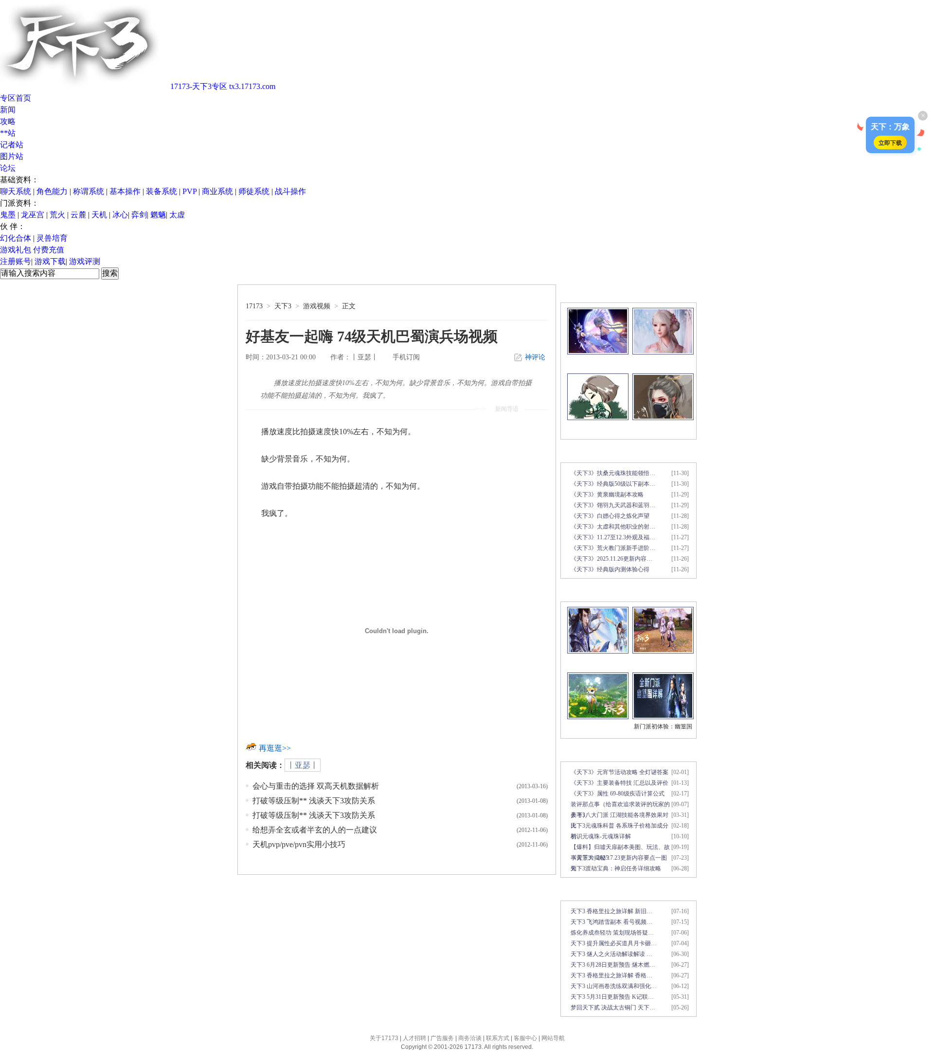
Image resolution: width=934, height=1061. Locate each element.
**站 (8, 133)
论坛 (8, 168)
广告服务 (442, 1038)
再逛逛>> (275, 748)
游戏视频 (316, 306)
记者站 (11, 145)
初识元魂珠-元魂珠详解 (601, 836)
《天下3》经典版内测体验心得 (610, 569)
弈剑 (139, 215)
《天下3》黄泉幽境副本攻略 (607, 494)
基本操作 (125, 191)
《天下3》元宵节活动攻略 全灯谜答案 (619, 772)
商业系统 (217, 191)
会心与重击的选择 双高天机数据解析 (315, 786)
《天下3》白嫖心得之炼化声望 (610, 516)
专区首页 (15, 98)
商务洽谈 (470, 1038)
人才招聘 (414, 1038)
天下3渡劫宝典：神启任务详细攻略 (616, 868)
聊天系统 (15, 191)
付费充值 (48, 250)
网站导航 (553, 1038)
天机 (99, 215)
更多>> (685, 293)
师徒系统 (253, 191)
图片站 (11, 156)
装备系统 (161, 191)
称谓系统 (88, 191)
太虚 (177, 215)
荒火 (57, 215)
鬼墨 (8, 215)
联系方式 (497, 1038)
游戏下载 (50, 261)
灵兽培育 (52, 238)
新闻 (8, 110)
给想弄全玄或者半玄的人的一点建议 (314, 830)
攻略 (8, 121)
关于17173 (384, 1038)
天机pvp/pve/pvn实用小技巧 (298, 844)
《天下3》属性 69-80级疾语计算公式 (618, 793)
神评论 (535, 357)
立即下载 (890, 142)
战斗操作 (290, 191)
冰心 (120, 215)
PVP (189, 191)
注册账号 (15, 261)
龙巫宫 (32, 215)
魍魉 (158, 215)
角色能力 (52, 191)
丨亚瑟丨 (302, 765)
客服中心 (525, 1038)
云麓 (78, 215)
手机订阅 (406, 357)
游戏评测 (84, 261)
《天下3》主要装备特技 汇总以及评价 (619, 782)
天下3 (282, 306)
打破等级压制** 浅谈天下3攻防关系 (313, 800)
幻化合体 (15, 238)
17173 (254, 306)
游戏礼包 (15, 250)
